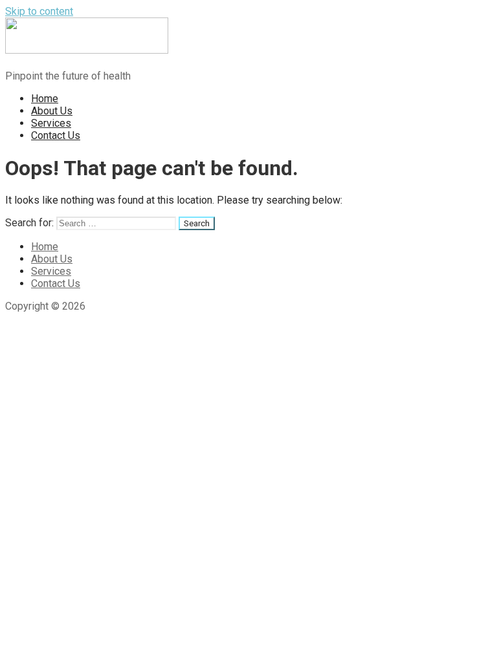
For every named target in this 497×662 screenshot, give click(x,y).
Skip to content (39, 11)
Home (44, 98)
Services (51, 123)
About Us (51, 111)
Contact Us (55, 135)
